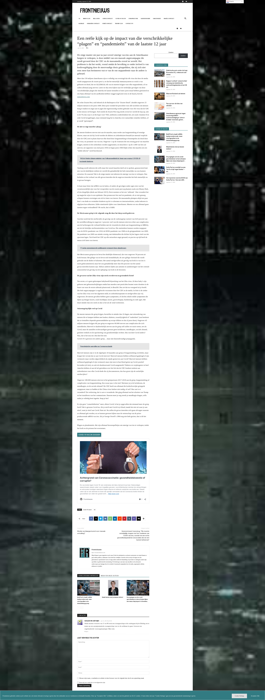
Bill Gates (96, 18)
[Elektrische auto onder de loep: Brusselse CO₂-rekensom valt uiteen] (159, 73)
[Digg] (139, 519)
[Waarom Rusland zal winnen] (159, 96)
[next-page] (82, 607)
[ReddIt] (120, 519)
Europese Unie (133, 18)
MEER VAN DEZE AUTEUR (110, 575)
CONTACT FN (129, 23)
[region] (132, 695)
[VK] (105, 519)
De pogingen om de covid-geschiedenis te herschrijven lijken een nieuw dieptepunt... (176, 159)
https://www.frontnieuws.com (98, 552)
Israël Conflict (169, 18)
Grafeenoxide (145, 18)
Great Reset (157, 18)
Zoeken (171, 52)
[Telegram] (182, 1)
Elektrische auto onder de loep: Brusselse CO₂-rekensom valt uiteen (177, 72)
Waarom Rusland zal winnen (175, 93)
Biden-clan (86, 18)
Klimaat (81, 23)
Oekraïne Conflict (93, 23)
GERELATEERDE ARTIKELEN (88, 575)
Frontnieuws (96, 550)
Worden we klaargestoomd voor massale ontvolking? (91, 532)
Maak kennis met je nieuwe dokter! (112, 597)
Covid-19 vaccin (121, 18)
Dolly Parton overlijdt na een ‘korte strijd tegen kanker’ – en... (176, 169)
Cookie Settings (239, 696)
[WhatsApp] (110, 519)
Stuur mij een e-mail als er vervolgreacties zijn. (92, 682)
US (94, 509)
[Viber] (134, 519)
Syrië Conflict (107, 23)
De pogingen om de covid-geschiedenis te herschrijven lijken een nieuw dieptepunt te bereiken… (137, 599)
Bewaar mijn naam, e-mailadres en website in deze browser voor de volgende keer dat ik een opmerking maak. (111, 678)
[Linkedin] (115, 519)
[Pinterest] (124, 519)
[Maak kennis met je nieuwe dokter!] (113, 588)
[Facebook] (91, 519)
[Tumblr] (129, 519)
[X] (96, 519)
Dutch (231, 1)
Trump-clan (119, 23)
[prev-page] (78, 607)
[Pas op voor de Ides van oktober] (159, 106)
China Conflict (108, 18)
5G (79, 18)
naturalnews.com (83, 97)
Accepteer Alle (255, 696)
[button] (185, 19)
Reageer (86, 631)
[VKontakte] (186, 1)
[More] (143, 519)
